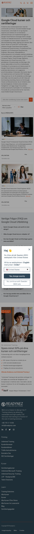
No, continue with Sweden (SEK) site (17, 282)
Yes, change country (17, 276)
